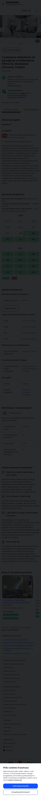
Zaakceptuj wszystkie (20, 786)
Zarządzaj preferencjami (20, 792)
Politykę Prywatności (15, 780)
